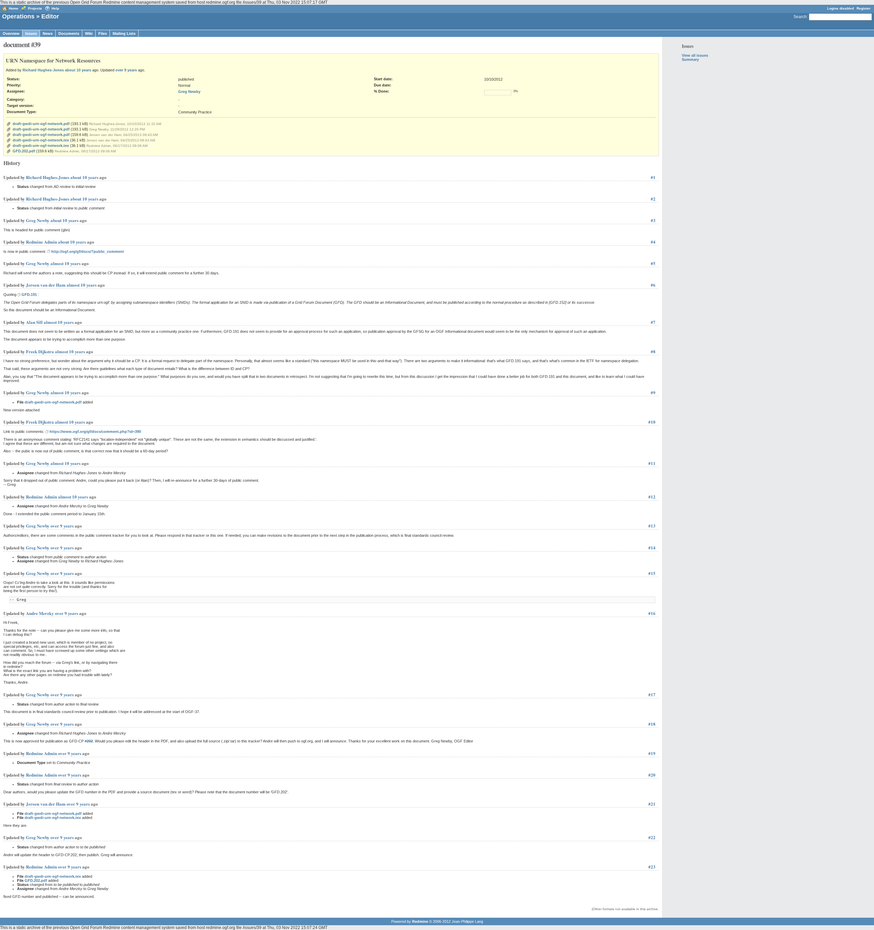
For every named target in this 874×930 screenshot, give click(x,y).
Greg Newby (189, 92)
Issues (31, 33)
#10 (652, 422)
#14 (652, 547)
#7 (653, 322)
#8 (653, 351)
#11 (652, 463)
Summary (690, 59)
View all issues (695, 55)
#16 (652, 613)
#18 (652, 724)
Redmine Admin (41, 241)
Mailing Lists (124, 33)
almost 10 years (66, 263)
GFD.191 (29, 294)
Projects (35, 8)
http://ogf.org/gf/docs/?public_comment (87, 251)
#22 (652, 837)
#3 (653, 220)
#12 (652, 496)
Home (13, 8)
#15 (652, 573)
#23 (652, 866)
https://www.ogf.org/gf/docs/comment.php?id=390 (95, 431)
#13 (652, 525)
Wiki (89, 33)
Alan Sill (34, 322)
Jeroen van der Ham (46, 285)
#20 (652, 774)
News (48, 33)
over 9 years (126, 70)
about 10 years (78, 70)
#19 (652, 753)
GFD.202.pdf (24, 151)
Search (800, 16)
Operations (18, 16)
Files (102, 33)
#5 (653, 263)
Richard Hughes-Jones (43, 70)
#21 (652, 804)
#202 (89, 741)
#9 (653, 392)
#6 (653, 285)
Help (55, 8)
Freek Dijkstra (40, 351)
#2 (653, 198)
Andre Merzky (40, 613)
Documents (68, 33)
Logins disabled (840, 8)
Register (864, 8)
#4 (653, 241)
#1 (653, 177)
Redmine (420, 921)
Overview (11, 33)
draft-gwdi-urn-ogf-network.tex (41, 140)
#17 (652, 694)
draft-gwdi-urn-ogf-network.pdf (41, 124)
